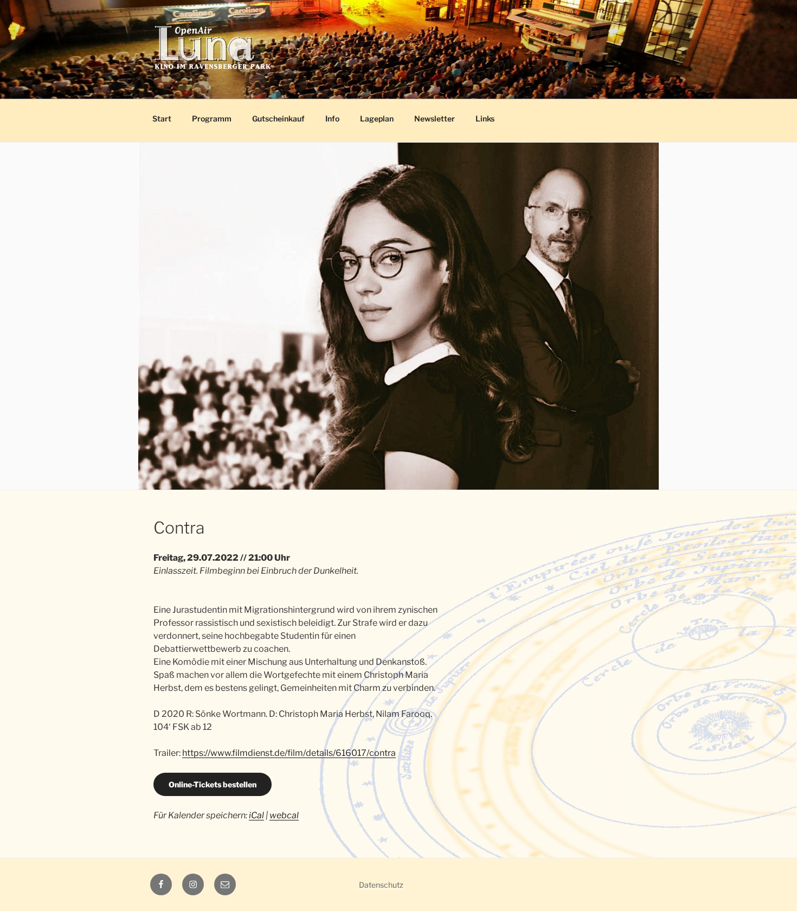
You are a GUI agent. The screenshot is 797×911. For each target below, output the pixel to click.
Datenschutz (381, 884)
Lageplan (377, 118)
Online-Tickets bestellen (212, 784)
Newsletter (434, 118)
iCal (256, 815)
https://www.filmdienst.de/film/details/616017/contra (289, 753)
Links (484, 118)
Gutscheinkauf (278, 118)
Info (332, 118)
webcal (284, 815)
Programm (212, 118)
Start (161, 118)
